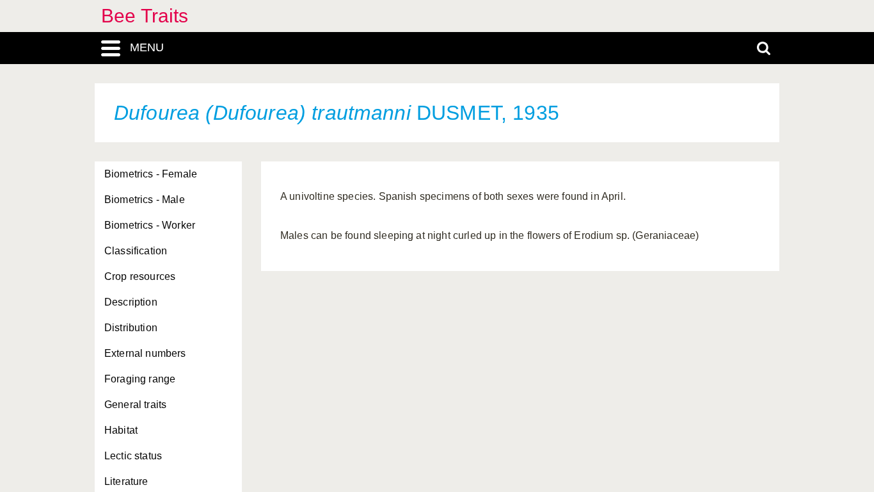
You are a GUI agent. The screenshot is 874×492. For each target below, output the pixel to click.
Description (130, 302)
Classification (135, 250)
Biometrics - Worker (149, 225)
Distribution (130, 327)
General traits (135, 404)
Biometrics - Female (150, 173)
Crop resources (139, 276)
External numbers (145, 353)
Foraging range (139, 378)
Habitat (121, 430)
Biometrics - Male (144, 199)
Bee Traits (145, 15)
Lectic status (133, 455)
